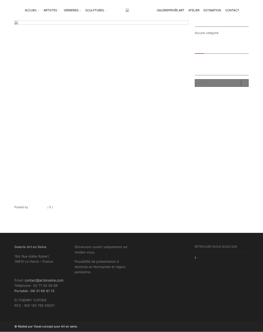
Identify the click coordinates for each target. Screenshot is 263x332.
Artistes (50, 10)
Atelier (194, 10)
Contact (232, 10)
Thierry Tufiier (37, 207)
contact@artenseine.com (44, 280)
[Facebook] (15, 214)
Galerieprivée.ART (170, 10)
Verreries (71, 10)
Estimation (212, 10)
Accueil (31, 10)
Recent (199, 48)
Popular (213, 48)
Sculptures (94, 10)
